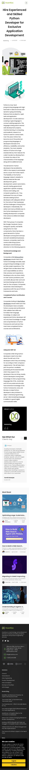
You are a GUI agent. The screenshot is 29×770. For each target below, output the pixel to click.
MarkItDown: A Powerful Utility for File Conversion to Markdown (12, 714)
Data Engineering (7, 678)
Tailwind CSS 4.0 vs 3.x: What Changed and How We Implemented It (14, 727)
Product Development (8, 680)
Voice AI (4, 673)
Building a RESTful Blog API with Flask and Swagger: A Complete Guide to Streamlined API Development (14, 723)
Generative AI (6, 676)
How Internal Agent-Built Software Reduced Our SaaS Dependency (14, 709)
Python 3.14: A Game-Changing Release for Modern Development (14, 718)
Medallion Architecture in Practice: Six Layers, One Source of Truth (12, 695)
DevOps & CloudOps (8, 685)
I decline (14, 765)
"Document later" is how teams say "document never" (12, 700)
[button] (22, 438)
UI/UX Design (5, 687)
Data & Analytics (6, 682)
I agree (13, 761)
